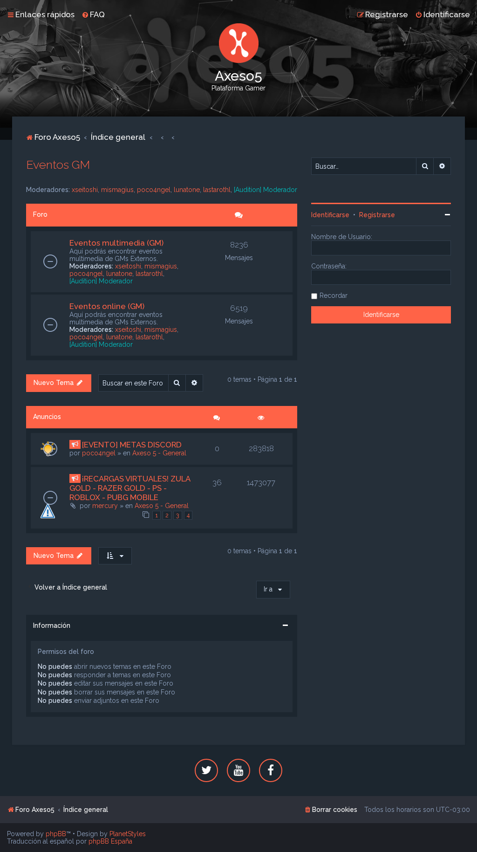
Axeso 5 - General (159, 453)
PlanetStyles (127, 834)
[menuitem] (93, 14)
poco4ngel (153, 189)
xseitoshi (85, 189)
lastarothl (217, 189)
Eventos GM (58, 165)
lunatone (187, 189)
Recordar (334, 295)
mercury (105, 505)
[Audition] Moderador (265, 189)
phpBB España (110, 841)
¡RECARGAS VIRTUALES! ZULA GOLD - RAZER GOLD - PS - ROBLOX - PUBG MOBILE (129, 488)
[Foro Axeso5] (238, 43)
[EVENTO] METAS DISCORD (132, 444)
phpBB (56, 834)
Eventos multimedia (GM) (116, 242)
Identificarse (330, 215)
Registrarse (377, 215)
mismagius (117, 189)
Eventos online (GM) (106, 306)
